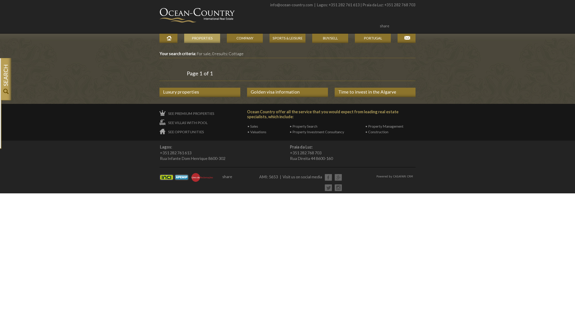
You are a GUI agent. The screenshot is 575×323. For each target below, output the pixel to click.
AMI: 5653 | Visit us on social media (290, 176)
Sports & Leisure (288, 38)
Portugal (373, 38)
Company (245, 38)
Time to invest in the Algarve (367, 91)
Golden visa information (275, 91)
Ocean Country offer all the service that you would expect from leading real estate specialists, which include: (322, 114)
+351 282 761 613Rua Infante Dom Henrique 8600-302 (192, 152)
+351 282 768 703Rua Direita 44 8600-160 (311, 152)
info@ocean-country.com (291, 4)
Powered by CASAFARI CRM (394, 176)
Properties (202, 38)
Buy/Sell (330, 38)
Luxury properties (181, 91)
